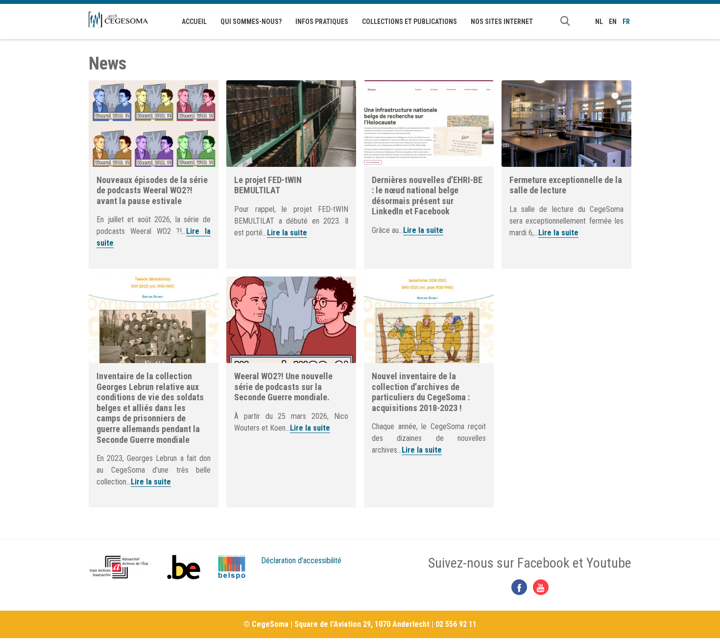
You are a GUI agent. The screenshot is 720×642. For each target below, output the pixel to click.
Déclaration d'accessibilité (301, 560)
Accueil (194, 21)
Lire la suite (287, 232)
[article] (153, 174)
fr (626, 21)
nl (599, 21)
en (613, 21)
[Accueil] (118, 19)
